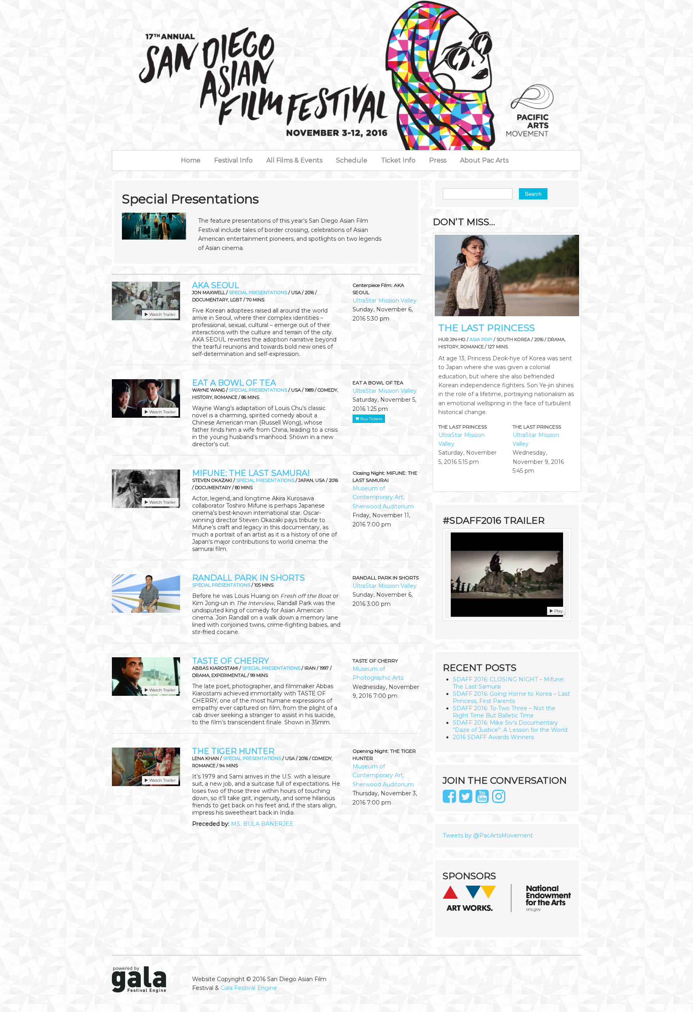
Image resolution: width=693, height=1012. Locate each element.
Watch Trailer (162, 314)
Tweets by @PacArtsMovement (488, 835)
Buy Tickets (370, 418)
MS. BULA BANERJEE (262, 823)
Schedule (351, 160)
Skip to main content (30, 4)
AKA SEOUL (215, 285)
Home (191, 160)
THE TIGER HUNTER (233, 751)
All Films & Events (294, 160)
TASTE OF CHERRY (230, 661)
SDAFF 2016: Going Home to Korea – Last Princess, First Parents (511, 697)
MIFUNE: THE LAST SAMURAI (251, 473)
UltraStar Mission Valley (385, 300)
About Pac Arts (484, 160)
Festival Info (233, 160)
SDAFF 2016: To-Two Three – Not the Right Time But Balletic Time (504, 712)
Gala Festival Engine (249, 988)
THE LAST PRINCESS (486, 327)
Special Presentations (258, 292)
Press (437, 160)
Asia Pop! (481, 339)
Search (533, 193)
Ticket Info (398, 160)
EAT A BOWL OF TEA (234, 383)
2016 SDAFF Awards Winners (493, 737)
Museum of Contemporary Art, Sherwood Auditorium (383, 497)
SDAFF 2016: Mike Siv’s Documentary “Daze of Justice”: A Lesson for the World (510, 726)
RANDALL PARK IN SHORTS (248, 578)
